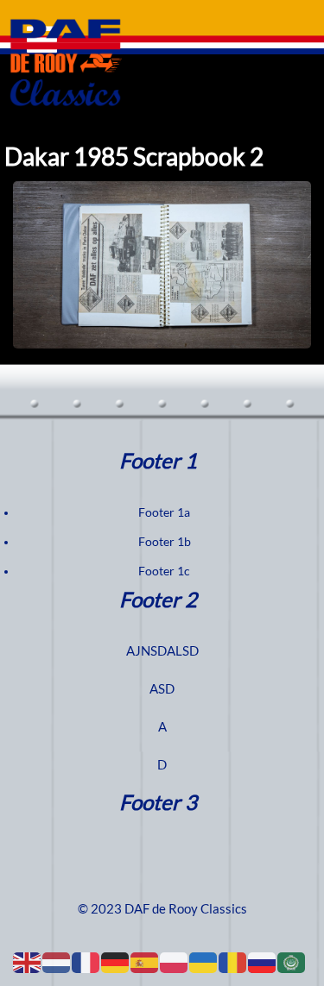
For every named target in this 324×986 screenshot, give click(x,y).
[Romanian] (233, 962)
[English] (27, 962)
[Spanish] (145, 962)
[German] (115, 962)
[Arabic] (292, 962)
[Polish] (174, 962)
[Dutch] (57, 962)
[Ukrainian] (204, 962)
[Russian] (262, 962)
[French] (86, 962)
